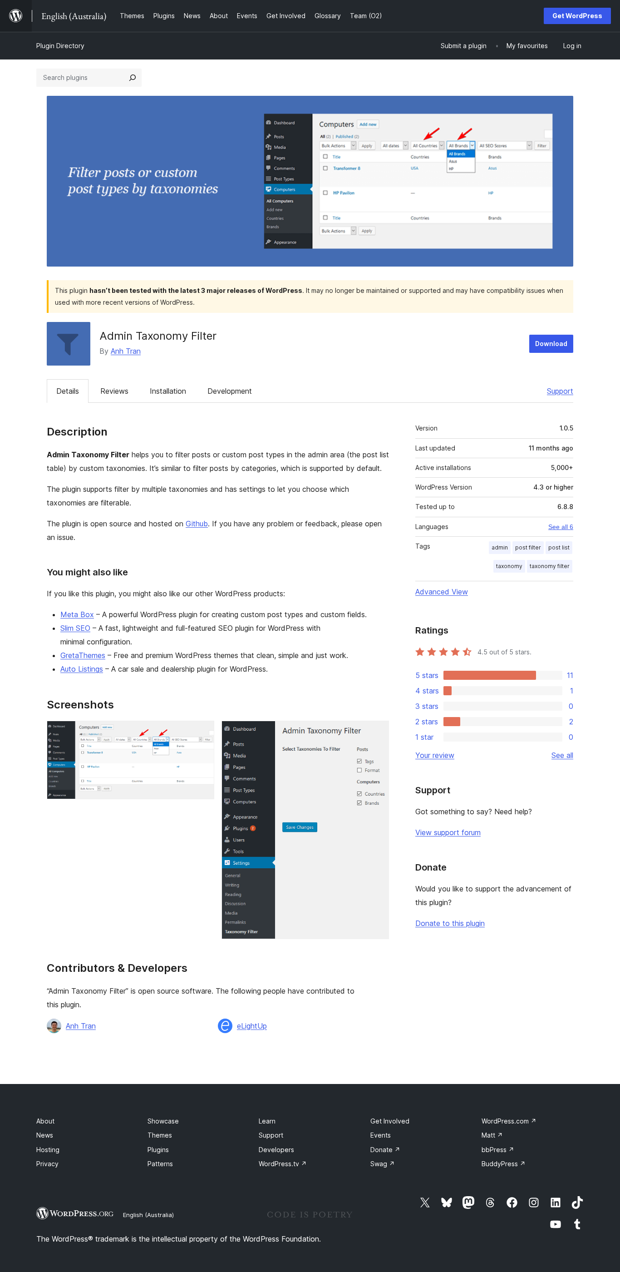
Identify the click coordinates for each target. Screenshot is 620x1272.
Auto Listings (81, 668)
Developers (276, 1149)
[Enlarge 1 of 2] (202, 732)
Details (67, 391)
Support (560, 391)
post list (559, 547)
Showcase (163, 1121)
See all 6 (560, 526)
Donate (385, 1149)
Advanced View (441, 591)
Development (229, 391)
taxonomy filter (550, 566)
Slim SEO (75, 628)
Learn (267, 1121)
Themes (160, 1135)
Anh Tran (126, 351)
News (44, 1135)
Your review (434, 755)
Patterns (160, 1164)
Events (380, 1135)
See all (562, 755)
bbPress (498, 1149)
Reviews (114, 391)
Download (551, 343)
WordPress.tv (283, 1164)
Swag (382, 1164)
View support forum (448, 832)
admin (500, 547)
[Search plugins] (132, 78)
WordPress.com (509, 1121)
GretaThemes (82, 655)
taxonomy (509, 566)
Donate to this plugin (450, 923)
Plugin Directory (60, 45)
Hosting (47, 1149)
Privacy (47, 1164)
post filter (528, 547)
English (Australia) (148, 1214)
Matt (492, 1135)
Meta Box (77, 614)
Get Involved (389, 1121)
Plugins (158, 1149)
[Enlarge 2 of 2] (376, 732)
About (45, 1121)
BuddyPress (504, 1164)
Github (197, 523)
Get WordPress (577, 16)
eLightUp (252, 1025)
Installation (168, 391)
